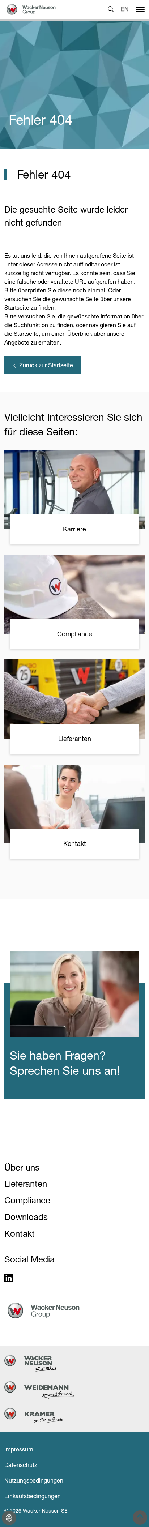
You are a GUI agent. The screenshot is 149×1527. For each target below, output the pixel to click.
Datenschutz (20, 1464)
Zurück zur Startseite (45, 365)
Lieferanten (25, 1184)
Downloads (26, 1217)
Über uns (21, 1167)
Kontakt (19, 1233)
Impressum (18, 1449)
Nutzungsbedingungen (33, 1480)
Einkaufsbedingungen (32, 1496)
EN (125, 9)
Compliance (27, 1200)
